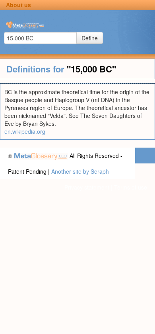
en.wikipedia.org (24, 131)
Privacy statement (86, 187)
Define (89, 38)
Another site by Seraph (80, 171)
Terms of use (130, 187)
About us (18, 5)
